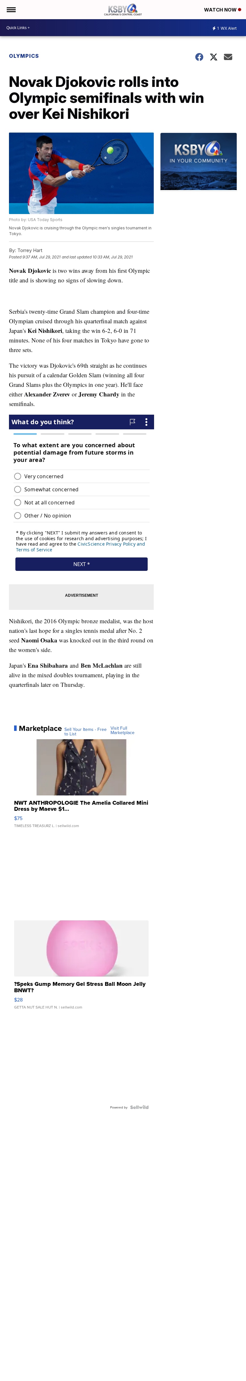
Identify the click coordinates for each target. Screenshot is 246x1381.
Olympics (24, 56)
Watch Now (221, 10)
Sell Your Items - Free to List (85, 731)
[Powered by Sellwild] (139, 1107)
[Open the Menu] (11, 9)
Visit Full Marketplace (123, 730)
